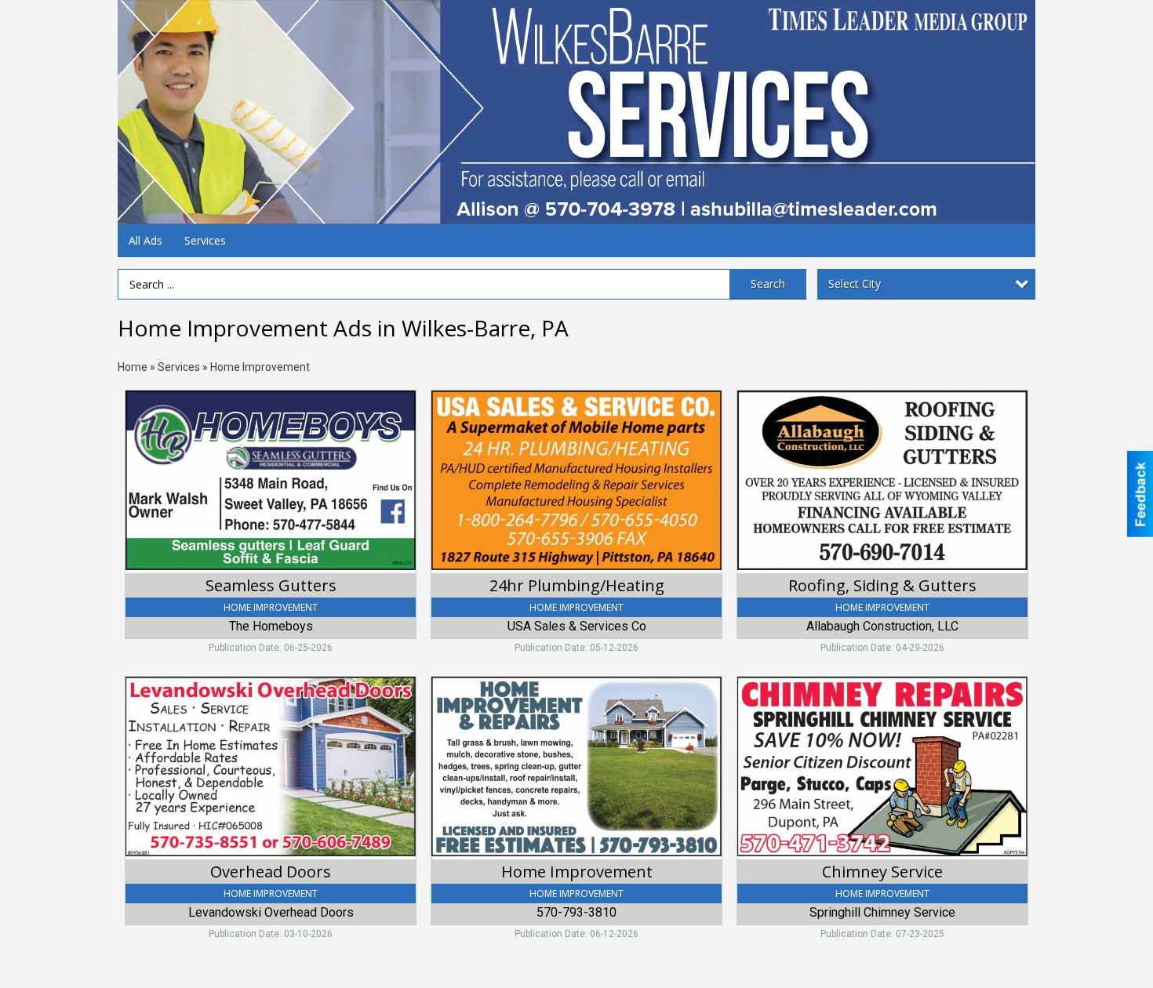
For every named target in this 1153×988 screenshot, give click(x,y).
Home (132, 367)
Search (768, 283)
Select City (854, 283)
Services (205, 240)
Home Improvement (260, 367)
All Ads (145, 240)
